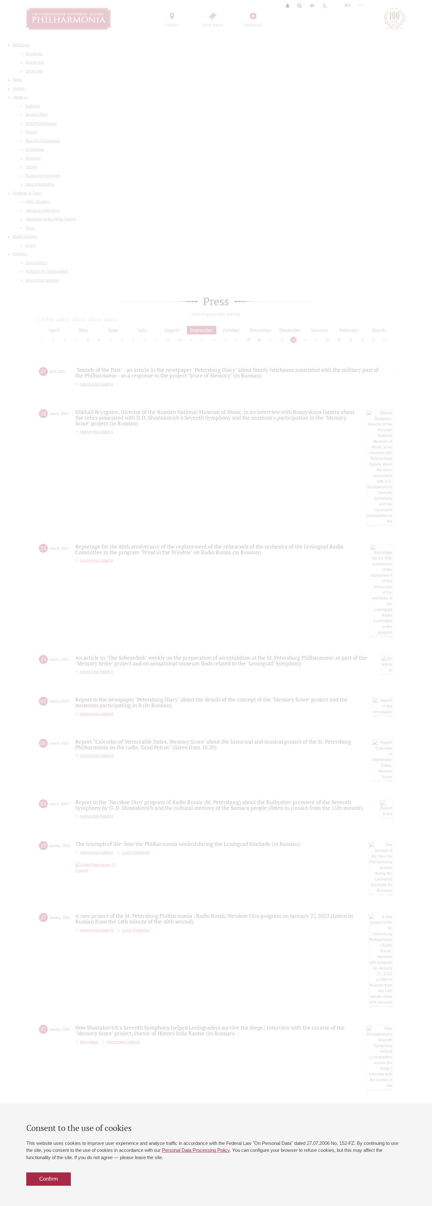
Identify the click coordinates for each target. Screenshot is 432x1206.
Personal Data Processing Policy (196, 1150)
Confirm (48, 1179)
